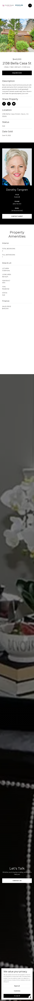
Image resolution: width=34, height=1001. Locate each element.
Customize (17, 991)
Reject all (17, 986)
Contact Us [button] (17, 880)
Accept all (17, 996)
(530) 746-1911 (17, 204)
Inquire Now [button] (17, 73)
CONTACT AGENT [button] (17, 216)
